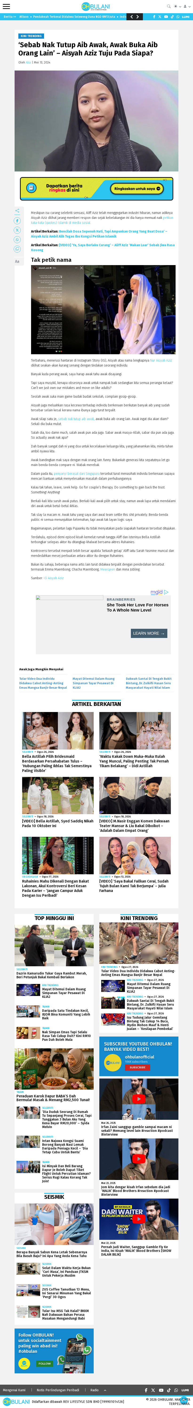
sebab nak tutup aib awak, (76, 419)
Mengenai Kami (14, 1390)
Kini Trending (31, 36)
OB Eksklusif (30, 876)
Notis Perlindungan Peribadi (58, 1390)
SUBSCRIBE (137, 1067)
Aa (17, 261)
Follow (45, 1363)
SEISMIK (21, 1248)
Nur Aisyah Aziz (161, 360)
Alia (28, 62)
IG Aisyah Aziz (54, 578)
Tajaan (45, 1006)
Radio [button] (94, 1390)
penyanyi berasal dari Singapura (76, 474)
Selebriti (27, 752)
